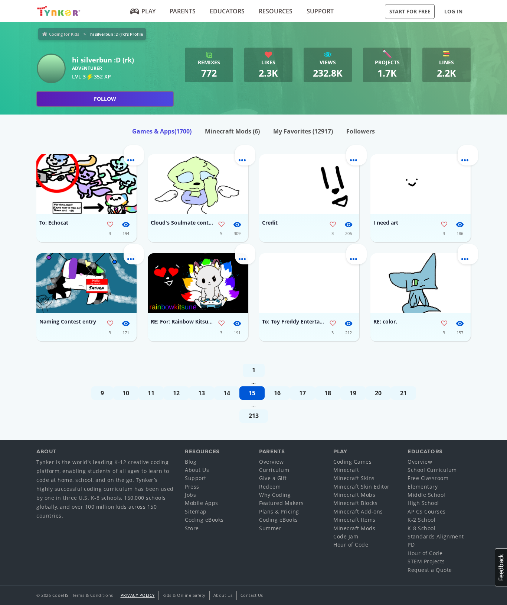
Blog (190, 461)
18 (327, 393)
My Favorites (303, 131)
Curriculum (274, 469)
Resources (275, 11)
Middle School (426, 494)
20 (378, 393)
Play (148, 11)
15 (252, 393)
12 (176, 393)
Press (192, 486)
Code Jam (345, 536)
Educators (227, 11)
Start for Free (410, 11)
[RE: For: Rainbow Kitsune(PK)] (198, 283)
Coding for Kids (64, 34)
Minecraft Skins (354, 478)
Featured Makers (281, 502)
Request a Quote (430, 569)
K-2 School (421, 519)
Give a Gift (273, 478)
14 (226, 393)
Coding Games (352, 461)
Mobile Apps (201, 502)
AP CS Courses (427, 511)
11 (151, 393)
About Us (197, 469)
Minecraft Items (354, 519)
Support (320, 11)
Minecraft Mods (232, 131)
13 (201, 393)
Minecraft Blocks (355, 502)
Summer (270, 528)
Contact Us (252, 595)
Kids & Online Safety (184, 595)
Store (192, 528)
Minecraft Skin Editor (361, 486)
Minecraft (346, 469)
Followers (360, 131)
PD (411, 544)
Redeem (270, 486)
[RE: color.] (420, 283)
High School (423, 502)
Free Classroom (428, 478)
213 (254, 416)
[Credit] (309, 184)
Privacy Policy (138, 595)
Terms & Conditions (92, 595)
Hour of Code (350, 544)
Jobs (190, 494)
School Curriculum (432, 469)
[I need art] (420, 184)
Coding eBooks (204, 519)
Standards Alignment (436, 536)
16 (277, 393)
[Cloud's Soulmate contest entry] (198, 184)
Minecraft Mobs (354, 494)
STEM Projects (426, 561)
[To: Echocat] (86, 184)
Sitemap (196, 511)
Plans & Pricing (279, 511)
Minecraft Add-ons (358, 511)
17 (302, 393)
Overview (271, 461)
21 (403, 393)
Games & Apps (162, 131)
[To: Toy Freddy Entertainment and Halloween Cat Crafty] (309, 283)
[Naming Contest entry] (86, 283)
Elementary (423, 486)
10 (125, 393)
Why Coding (275, 494)
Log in (453, 11)
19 (353, 393)
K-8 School (421, 528)
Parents (183, 11)
